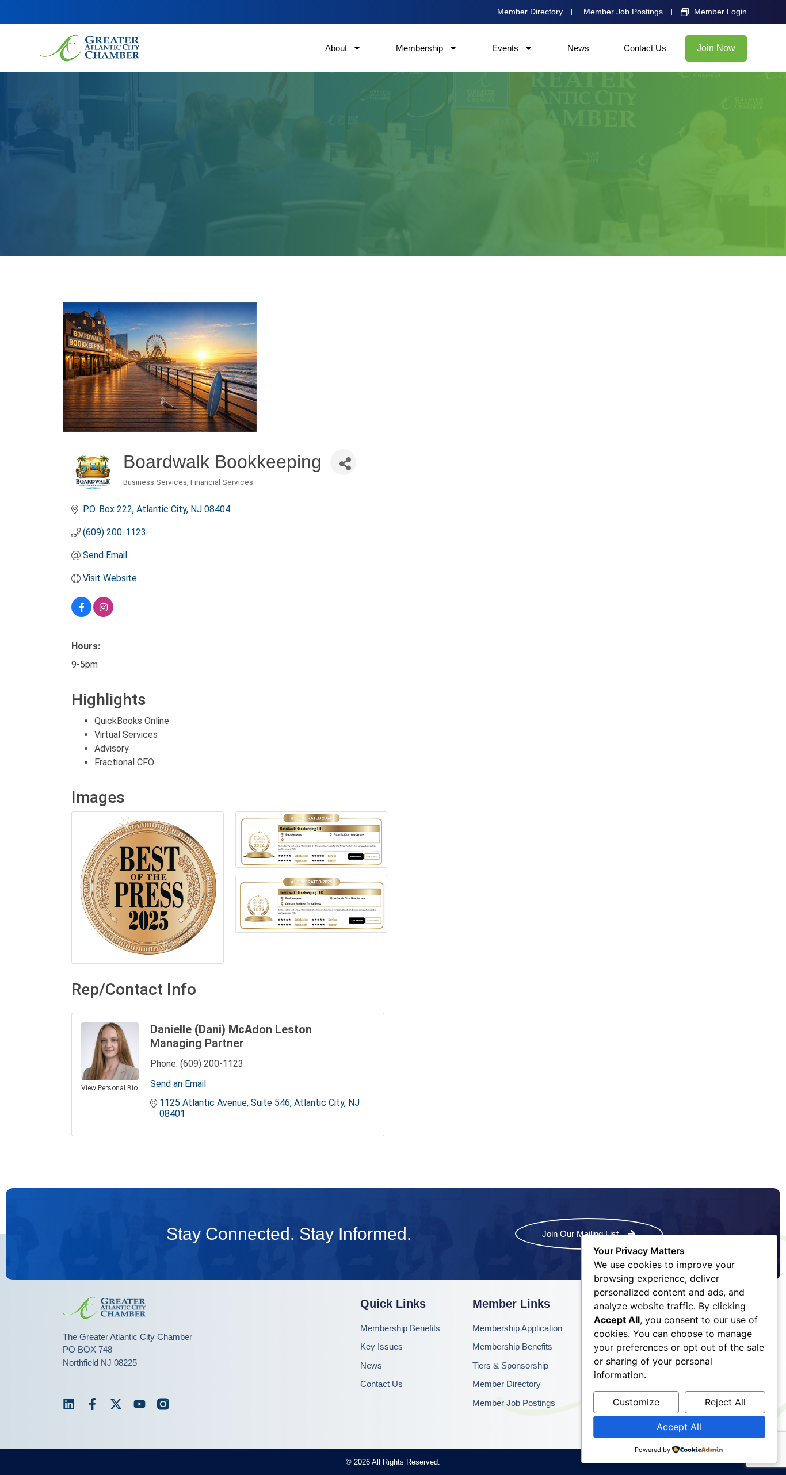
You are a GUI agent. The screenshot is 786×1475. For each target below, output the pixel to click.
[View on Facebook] (81, 613)
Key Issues (381, 1346)
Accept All (679, 1426)
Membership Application (517, 1328)
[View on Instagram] (103, 613)
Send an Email (178, 1083)
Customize (636, 1402)
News (578, 48)
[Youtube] (139, 1404)
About (336, 48)
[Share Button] (343, 462)
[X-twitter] (116, 1404)
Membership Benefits (400, 1328)
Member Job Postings (513, 1403)
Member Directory (506, 1384)
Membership (419, 48)
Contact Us (645, 48)
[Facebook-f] (92, 1404)
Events (505, 48)
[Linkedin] (69, 1404)
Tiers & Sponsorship (510, 1365)
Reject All (725, 1402)
